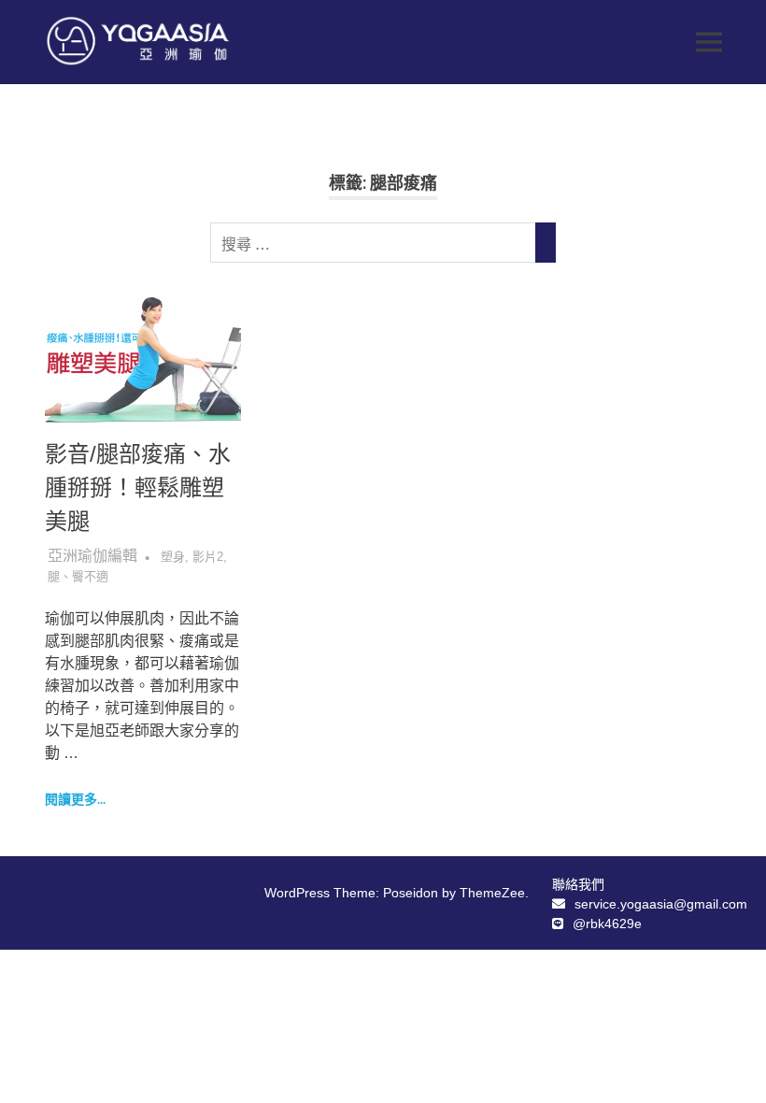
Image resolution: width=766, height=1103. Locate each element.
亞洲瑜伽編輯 (92, 556)
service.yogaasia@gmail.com (660, 903)
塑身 (173, 557)
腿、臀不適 (78, 576)
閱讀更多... (75, 799)
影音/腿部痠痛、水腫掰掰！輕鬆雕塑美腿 (138, 487)
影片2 (207, 557)
